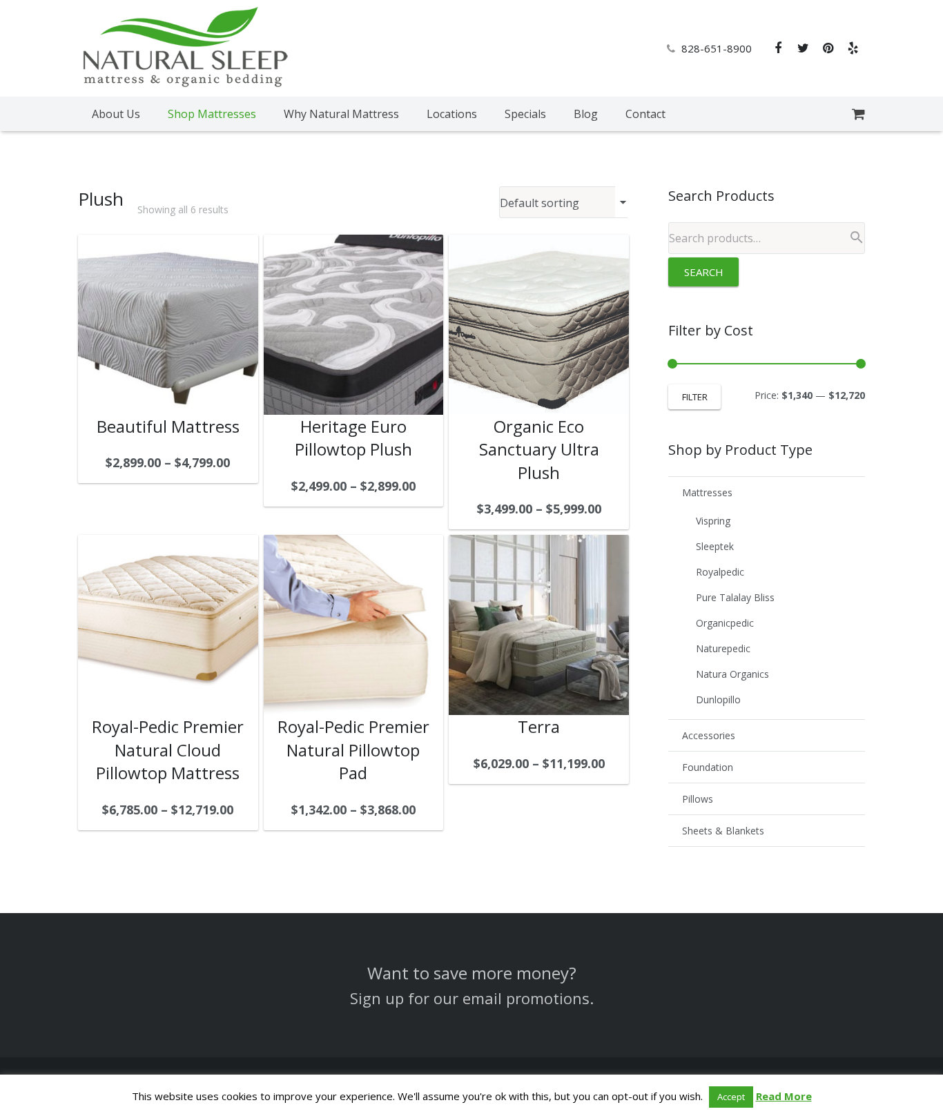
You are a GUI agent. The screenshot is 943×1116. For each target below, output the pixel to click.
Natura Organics (732, 674)
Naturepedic (723, 648)
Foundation (707, 767)
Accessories (708, 735)
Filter (695, 397)
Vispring (713, 520)
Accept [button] (731, 1096)
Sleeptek (715, 546)
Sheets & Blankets (723, 830)
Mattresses (707, 492)
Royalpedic (720, 571)
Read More (784, 1096)
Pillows (697, 798)
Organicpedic (725, 622)
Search (703, 272)
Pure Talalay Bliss (735, 597)
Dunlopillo (718, 699)
